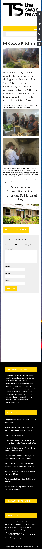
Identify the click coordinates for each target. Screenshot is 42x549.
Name (7, 266)
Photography (14, 534)
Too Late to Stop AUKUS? (14, 435)
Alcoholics (8, 521)
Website (8, 280)
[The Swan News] (21, 9)
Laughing (14, 530)
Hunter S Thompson (10, 527)
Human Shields (30, 524)
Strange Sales (9, 538)
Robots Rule (31, 534)
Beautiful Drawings (16, 521)
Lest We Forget (22, 530)
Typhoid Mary (17, 538)
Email (7, 273)
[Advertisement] (22, 20)
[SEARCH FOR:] (21, 34)
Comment (9, 249)
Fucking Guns (22, 524)
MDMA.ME (34, 547)
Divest (31, 521)
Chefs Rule (25, 521)
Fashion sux (14, 524)
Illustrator (19, 527)
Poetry (26, 534)
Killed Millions (27, 527)
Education (8, 524)
